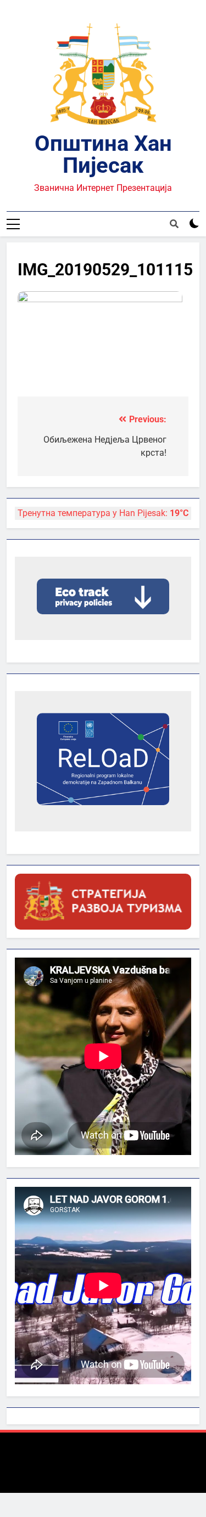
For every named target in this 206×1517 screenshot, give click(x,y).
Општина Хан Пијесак (103, 154)
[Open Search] (174, 223)
